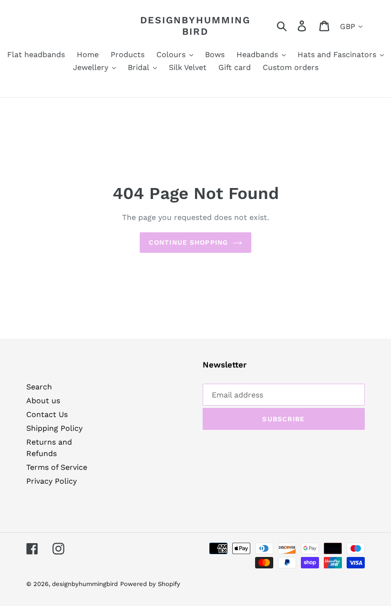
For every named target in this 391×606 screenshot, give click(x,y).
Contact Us (47, 414)
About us (43, 400)
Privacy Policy (51, 481)
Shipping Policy (54, 428)
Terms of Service (56, 467)
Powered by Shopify (150, 583)
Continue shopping (188, 242)
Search (39, 386)
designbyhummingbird (195, 25)
